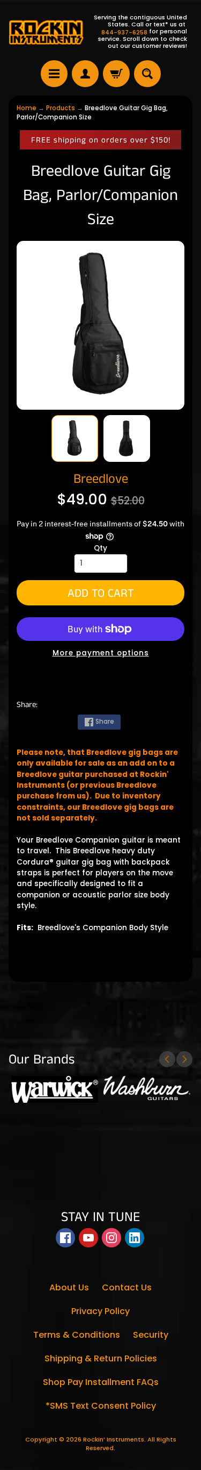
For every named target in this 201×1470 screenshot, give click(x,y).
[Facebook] (65, 1237)
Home (26, 108)
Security (150, 1335)
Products (60, 108)
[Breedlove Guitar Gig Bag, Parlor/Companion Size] (74, 438)
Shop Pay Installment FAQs (101, 1382)
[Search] (147, 73)
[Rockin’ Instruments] (46, 32)
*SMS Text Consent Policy (101, 1406)
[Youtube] (88, 1237)
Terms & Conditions (76, 1335)
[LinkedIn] (134, 1237)
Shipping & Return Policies (100, 1358)
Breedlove (100, 479)
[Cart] (116, 73)
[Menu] (54, 73)
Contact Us (127, 1287)
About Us (69, 1287)
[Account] (85, 73)
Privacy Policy (100, 1311)
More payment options (101, 653)
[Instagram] (111, 1237)
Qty (100, 548)
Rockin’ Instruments (113, 1439)
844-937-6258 (124, 32)
